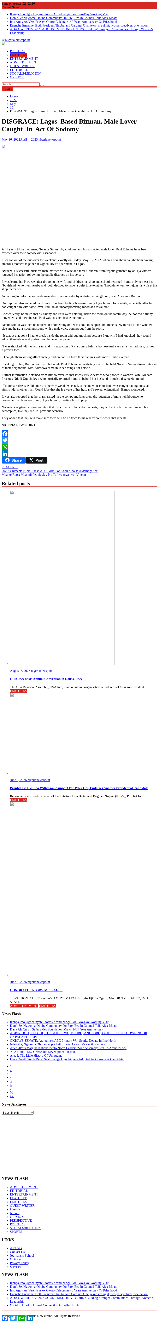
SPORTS (16, 1231)
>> (12, 1096)
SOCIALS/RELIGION (25, 73)
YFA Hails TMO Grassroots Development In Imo (42, 1052)
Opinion (15, 1259)
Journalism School (22, 1255)
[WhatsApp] (79, 447)
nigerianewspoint (50, 139)
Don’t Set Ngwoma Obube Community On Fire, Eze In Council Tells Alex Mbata (63, 18)
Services (15, 1266)
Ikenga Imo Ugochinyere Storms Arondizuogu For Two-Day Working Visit (59, 14)
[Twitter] (79, 440)
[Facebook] (79, 433)
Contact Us (17, 1252)
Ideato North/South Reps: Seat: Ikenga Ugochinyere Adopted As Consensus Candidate (67, 1059)
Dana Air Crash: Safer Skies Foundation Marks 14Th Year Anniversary (56, 1029)
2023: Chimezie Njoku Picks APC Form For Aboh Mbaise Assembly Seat (50, 471)
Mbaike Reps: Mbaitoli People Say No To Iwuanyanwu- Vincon (44, 474)
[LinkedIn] (79, 453)
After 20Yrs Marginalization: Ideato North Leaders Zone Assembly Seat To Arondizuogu (68, 1048)
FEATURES (18, 55)
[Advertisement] (79, 1144)
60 (11, 1092)
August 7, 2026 (20, 670)
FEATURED (18, 1198)
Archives (16, 1248)
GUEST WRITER (22, 66)
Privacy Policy (19, 1263)
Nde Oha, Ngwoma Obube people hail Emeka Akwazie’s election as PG (57, 1044)
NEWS (14, 1213)
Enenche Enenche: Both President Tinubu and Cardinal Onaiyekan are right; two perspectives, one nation (79, 25)
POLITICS (17, 51)
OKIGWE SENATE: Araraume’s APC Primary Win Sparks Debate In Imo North (63, 1040)
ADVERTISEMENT (24, 62)
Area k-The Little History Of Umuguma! (36, 1055)
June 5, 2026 (19, 780)
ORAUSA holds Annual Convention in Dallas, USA (44, 1305)
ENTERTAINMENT (24, 58)
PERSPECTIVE (21, 1220)
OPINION (17, 77)
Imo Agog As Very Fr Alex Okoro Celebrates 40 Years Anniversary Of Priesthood (63, 21)
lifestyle (15, 1209)
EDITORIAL (19, 70)
